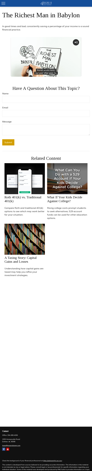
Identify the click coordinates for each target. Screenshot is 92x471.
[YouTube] (7, 449)
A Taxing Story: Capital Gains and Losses (20, 259)
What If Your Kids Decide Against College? (64, 199)
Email (5, 107)
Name (5, 93)
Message (7, 121)
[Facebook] (3, 449)
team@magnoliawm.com (11, 445)
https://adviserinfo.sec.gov (52, 461)
